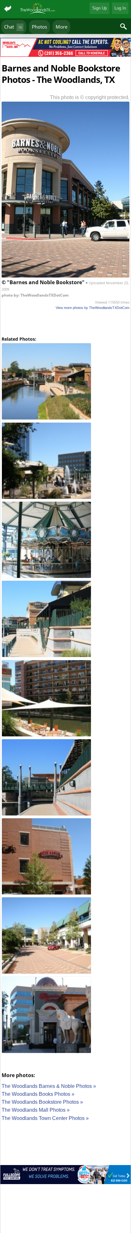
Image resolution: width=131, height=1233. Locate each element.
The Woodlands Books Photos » (38, 1094)
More (61, 26)
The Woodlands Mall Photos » (36, 1110)
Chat (13, 26)
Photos (39, 26)
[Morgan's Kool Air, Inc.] (65, 48)
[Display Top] (65, 35)
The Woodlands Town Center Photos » (45, 1118)
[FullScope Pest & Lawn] (65, 1175)
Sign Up (99, 8)
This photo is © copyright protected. (89, 97)
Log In (120, 8)
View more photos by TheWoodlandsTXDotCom (92, 308)
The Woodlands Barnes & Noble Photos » (49, 1086)
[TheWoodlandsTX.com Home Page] (38, 9)
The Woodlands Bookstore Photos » (42, 1102)
